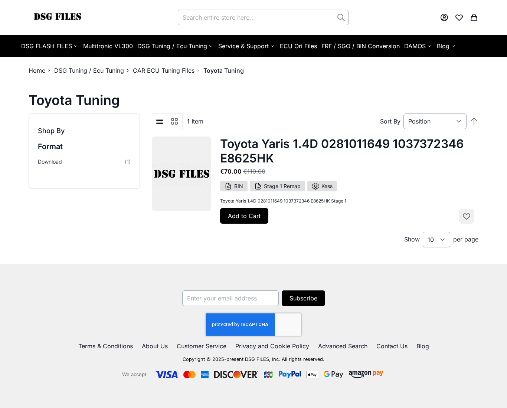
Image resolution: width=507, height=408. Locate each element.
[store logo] (57, 17)
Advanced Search (342, 346)
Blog (422, 346)
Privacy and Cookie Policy (272, 346)
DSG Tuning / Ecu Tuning (89, 70)
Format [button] (50, 146)
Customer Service (201, 346)
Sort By (390, 121)
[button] (84, 131)
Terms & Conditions (105, 346)
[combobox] (263, 17)
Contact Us (392, 346)
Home (37, 70)
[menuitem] (446, 46)
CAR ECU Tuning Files (163, 70)
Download (84, 161)
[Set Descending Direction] (474, 121)
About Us (155, 346)
